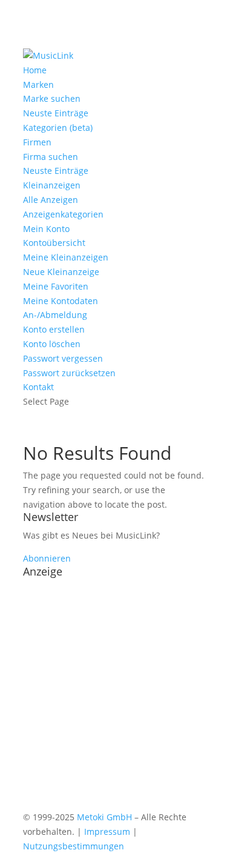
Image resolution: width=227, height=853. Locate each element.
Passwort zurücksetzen (69, 373)
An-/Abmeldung (55, 314)
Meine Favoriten (55, 286)
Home (35, 70)
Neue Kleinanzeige (61, 271)
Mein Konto (46, 228)
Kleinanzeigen (52, 185)
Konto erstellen (54, 329)
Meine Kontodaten (60, 301)
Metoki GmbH (104, 817)
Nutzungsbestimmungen (73, 846)
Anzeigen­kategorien (63, 214)
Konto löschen (52, 344)
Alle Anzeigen (50, 199)
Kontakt (38, 387)
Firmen (37, 142)
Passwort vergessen (63, 358)
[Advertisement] (113, 696)
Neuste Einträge (55, 113)
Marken (38, 84)
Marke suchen (52, 98)
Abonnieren (47, 558)
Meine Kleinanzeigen (65, 257)
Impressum (107, 831)
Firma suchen (50, 156)
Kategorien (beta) (58, 127)
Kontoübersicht (54, 242)
